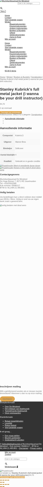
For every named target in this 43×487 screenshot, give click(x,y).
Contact (8, 18)
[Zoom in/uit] (1, 484)
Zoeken (8, 455)
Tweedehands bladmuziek (16, 411)
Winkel (8, 22)
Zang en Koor (15, 37)
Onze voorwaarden (13, 413)
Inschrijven (7, 399)
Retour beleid (10, 425)
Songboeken (36, 77)
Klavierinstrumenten (18, 26)
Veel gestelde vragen (14, 20)
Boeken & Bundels (17, 31)
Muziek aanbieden (12, 438)
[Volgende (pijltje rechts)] (3, 482)
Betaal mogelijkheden (14, 421)
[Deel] (6, 484)
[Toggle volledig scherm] (3, 484)
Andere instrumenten (18, 28)
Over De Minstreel (12, 407)
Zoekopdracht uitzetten (14, 440)
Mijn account (10, 39)
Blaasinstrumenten (17, 24)
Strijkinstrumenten (17, 35)
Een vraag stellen (12, 436)
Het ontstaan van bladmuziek (17, 409)
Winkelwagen (11, 467)
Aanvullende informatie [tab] (14, 119)
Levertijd (8, 423)
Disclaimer (23, 448)
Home (7, 16)
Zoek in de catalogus (9, 3)
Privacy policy (36, 448)
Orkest (12, 33)
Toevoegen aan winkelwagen (11, 112)
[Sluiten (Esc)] (8, 484)
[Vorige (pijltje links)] (1, 482)
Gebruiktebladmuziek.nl (12, 444)
